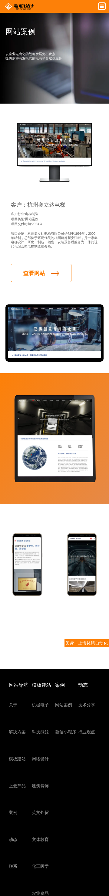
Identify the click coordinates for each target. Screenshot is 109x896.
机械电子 (40, 704)
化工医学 (40, 866)
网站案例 (63, 704)
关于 (13, 704)
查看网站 (34, 273)
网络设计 (40, 758)
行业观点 (86, 731)
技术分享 (86, 704)
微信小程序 (65, 731)
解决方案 (17, 731)
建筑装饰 (40, 785)
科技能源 (40, 731)
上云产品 (17, 785)
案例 (13, 812)
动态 (13, 839)
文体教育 (40, 839)
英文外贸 (40, 812)
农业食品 (40, 893)
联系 (13, 866)
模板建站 (17, 758)
